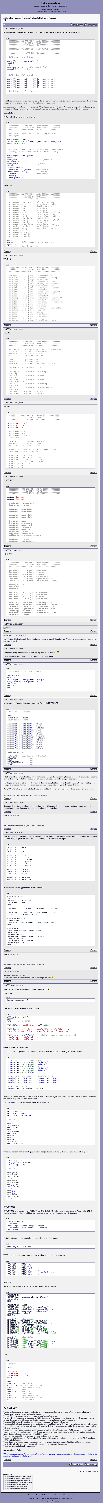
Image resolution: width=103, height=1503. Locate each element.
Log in (64, 11)
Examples (58, 1495)
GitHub (62, 1498)
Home (44, 9)
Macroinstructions (22, 18)
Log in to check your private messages (48, 11)
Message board (68, 1495)
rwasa (57, 1501)
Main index (31, 1495)
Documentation (49, 1495)
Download (39, 1495)
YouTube (68, 1498)
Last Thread (83, 1471)
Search (49, 9)
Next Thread (92, 1471)
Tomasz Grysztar (50, 1498)
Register (56, 9)
